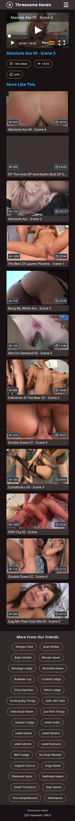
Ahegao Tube (24, 647)
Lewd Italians (51, 733)
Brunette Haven (53, 668)
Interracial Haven (22, 711)
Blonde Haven (51, 657)
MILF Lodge (21, 755)
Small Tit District (25, 787)
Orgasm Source (24, 765)
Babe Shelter (23, 657)
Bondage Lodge (22, 668)
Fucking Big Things (23, 701)
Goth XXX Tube (55, 701)
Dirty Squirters (24, 690)
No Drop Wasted (50, 755)
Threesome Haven (33, 4)
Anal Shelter (51, 647)
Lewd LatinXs (22, 744)
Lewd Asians (23, 733)
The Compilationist (25, 798)
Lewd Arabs (52, 722)
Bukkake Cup (22, 679)
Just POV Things (54, 711)
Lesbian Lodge (24, 722)
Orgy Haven (53, 765)
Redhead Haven (53, 776)
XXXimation (55, 798)
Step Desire (53, 787)
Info (16, 74)
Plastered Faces (22, 776)
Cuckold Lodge (51, 679)
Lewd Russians (51, 744)
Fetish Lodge (52, 690)
